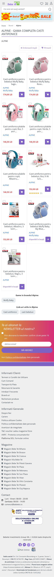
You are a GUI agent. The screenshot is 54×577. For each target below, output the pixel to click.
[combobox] (27, 9)
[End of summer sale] (27, 16)
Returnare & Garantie (11, 388)
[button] (47, 239)
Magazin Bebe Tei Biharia (14, 449)
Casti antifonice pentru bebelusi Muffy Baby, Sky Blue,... (40, 226)
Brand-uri (6, 395)
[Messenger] (24, 544)
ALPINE (6, 88)
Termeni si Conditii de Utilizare (15, 377)
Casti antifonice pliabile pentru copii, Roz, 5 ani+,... (14, 129)
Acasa (4, 26)
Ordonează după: (29, 48)
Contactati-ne (7, 402)
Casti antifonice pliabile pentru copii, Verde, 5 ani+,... (40, 129)
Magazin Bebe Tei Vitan (14, 477)
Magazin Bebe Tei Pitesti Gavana (18, 463)
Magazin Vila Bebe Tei (13, 459)
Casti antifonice (10, 312)
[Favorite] (41, 3)
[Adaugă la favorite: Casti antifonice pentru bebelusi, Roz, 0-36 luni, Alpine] (30, 151)
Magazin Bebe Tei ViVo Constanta (18, 481)
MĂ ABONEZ (27, 350)
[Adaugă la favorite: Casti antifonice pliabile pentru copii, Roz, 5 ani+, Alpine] (4, 103)
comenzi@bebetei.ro (13, 504)
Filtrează (47, 48)
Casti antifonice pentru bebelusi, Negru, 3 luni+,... (14, 274)
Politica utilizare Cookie (12, 420)
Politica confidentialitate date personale (19, 424)
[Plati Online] (24, 549)
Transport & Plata (9, 384)
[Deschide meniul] (4, 4)
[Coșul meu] (46, 3)
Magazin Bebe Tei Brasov (14, 452)
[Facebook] (20, 544)
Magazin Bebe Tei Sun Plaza (16, 474)
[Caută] (50, 9)
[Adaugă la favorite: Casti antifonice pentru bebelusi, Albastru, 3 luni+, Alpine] (4, 201)
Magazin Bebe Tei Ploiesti (15, 485)
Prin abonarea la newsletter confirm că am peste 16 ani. (26, 337)
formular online (22, 438)
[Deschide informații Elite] (5, 58)
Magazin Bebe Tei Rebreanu (16, 470)
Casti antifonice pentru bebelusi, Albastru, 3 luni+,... (14, 226)
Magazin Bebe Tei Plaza (14, 467)
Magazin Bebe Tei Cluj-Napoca (17, 488)
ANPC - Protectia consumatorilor (16, 434)
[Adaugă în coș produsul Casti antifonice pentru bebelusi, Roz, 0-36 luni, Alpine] (47, 189)
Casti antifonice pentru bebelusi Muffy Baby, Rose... (40, 81)
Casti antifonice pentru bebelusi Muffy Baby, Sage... (14, 81)
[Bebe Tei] (14, 3)
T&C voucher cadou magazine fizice (17, 431)
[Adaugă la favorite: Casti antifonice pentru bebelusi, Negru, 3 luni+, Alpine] (4, 248)
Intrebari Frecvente (10, 391)
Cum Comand (7, 381)
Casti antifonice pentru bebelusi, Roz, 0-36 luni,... (40, 176)
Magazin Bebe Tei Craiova (15, 456)
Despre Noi (6, 413)
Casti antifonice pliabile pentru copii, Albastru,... (14, 176)
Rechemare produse (10, 399)
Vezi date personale (21, 357)
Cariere (5, 416)
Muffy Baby (8, 90)
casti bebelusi (27, 312)
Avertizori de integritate (12, 427)
